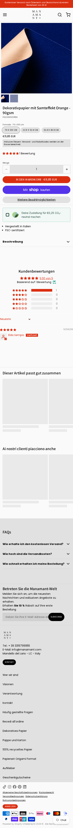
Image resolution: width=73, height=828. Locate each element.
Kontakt (9, 662)
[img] (8, 330)
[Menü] (6, 14)
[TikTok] (4, 787)
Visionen (8, 684)
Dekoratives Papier (15, 731)
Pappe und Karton (14, 740)
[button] (11, 153)
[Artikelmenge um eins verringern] (6, 169)
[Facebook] (14, 787)
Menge (6, 163)
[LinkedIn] (25, 787)
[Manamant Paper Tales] (36, 14)
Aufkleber (9, 768)
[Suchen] (58, 14)
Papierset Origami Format (19, 759)
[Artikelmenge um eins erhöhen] (66, 169)
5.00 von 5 (46, 278)
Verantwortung (12, 693)
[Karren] (66, 14)
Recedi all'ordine (13, 721)
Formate (13, 124)
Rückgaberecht (46, 792)
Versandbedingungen (13, 796)
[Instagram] (9, 787)
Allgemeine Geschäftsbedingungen (20, 792)
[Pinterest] (20, 787)
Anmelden (10, 806)
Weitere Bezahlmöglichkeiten (36, 200)
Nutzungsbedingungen (14, 800)
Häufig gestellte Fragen (18, 712)
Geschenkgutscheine (17, 777)
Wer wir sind (10, 675)
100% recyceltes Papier (17, 749)
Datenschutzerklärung (36, 796)
